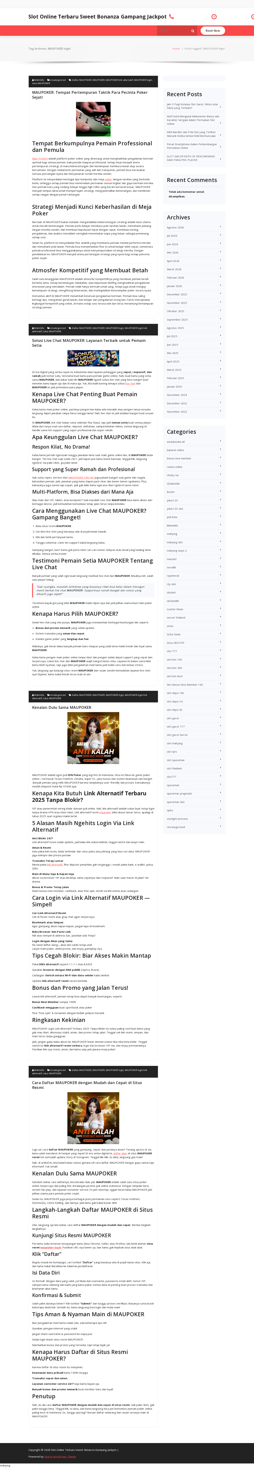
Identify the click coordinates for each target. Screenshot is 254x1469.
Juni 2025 (172, 344)
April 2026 (173, 261)
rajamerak (173, 575)
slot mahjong (175, 743)
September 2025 (177, 319)
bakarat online (175, 450)
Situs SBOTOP (175, 642)
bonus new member (179, 458)
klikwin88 (172, 525)
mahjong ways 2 (177, 550)
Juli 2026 (172, 235)
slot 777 (172, 651)
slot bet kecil (174, 676)
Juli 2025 (172, 336)
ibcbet (171, 492)
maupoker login (50, 1247)
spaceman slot (176, 802)
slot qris (172, 751)
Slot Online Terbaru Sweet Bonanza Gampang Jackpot (98, 16)
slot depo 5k (174, 709)
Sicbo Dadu (173, 634)
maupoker (105, 812)
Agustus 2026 (175, 227)
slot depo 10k (175, 693)
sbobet (171, 592)
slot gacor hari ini (177, 734)
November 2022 (177, 411)
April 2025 (173, 361)
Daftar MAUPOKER (82, 79)
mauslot (172, 559)
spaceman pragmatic (179, 793)
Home (176, 48)
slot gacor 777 (176, 726)
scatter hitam (175, 609)
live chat (130, 383)
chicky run (173, 475)
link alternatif (54, 864)
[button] (193, 30)
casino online (174, 467)
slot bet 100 (174, 659)
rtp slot (171, 584)
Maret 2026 (174, 269)
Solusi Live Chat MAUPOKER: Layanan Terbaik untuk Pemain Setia (89, 343)
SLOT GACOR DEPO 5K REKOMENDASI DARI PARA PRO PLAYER (191, 158)
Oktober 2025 (175, 311)
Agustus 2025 (175, 328)
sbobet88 (173, 601)
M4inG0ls (39, 79)
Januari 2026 (174, 286)
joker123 (172, 500)
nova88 (171, 567)
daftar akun (120, 1153)
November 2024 (177, 395)
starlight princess (177, 818)
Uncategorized (58, 79)
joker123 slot (175, 508)
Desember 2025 (177, 294)
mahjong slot (175, 542)
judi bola (172, 517)
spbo (170, 810)
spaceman (173, 785)
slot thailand (174, 768)
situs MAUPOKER (41, 83)
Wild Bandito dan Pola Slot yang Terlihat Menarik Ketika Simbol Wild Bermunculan (191, 133)
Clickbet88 (173, 483)
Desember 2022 (177, 403)
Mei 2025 (172, 353)
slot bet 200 (174, 668)
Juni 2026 (172, 244)
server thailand (176, 617)
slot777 (171, 776)
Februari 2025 (175, 378)
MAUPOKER (99, 79)
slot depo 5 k (175, 701)
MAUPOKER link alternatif (119, 79)
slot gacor (173, 718)
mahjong (172, 533)
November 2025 (177, 302)
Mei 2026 (172, 252)
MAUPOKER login (143, 79)
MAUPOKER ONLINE (81, 477)
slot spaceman (176, 760)
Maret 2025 (174, 369)
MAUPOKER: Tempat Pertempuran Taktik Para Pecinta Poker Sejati (90, 95)
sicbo (170, 626)
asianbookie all (176, 441)
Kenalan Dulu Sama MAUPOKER (61, 707)
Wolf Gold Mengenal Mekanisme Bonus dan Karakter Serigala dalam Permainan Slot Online (193, 120)
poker (108, 179)
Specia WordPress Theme (60, 1456)
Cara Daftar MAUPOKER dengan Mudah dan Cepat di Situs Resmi (87, 1085)
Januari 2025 (174, 386)
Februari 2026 (175, 277)
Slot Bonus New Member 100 (185, 684)
